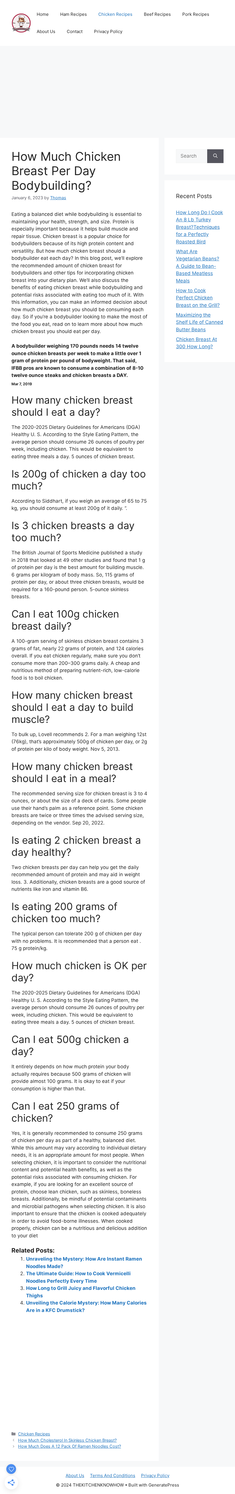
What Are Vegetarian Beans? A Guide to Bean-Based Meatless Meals (197, 266)
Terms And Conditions (112, 1475)
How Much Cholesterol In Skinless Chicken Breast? (67, 1440)
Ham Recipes (73, 14)
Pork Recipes (195, 14)
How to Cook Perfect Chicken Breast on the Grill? (198, 298)
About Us (46, 31)
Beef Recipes (157, 14)
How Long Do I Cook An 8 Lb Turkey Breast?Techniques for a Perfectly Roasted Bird (199, 227)
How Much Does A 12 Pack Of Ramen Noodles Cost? (69, 1446)
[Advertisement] (117, 89)
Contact (75, 31)
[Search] (215, 156)
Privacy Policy (108, 31)
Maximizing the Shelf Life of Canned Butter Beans (199, 322)
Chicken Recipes (115, 14)
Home (43, 14)
